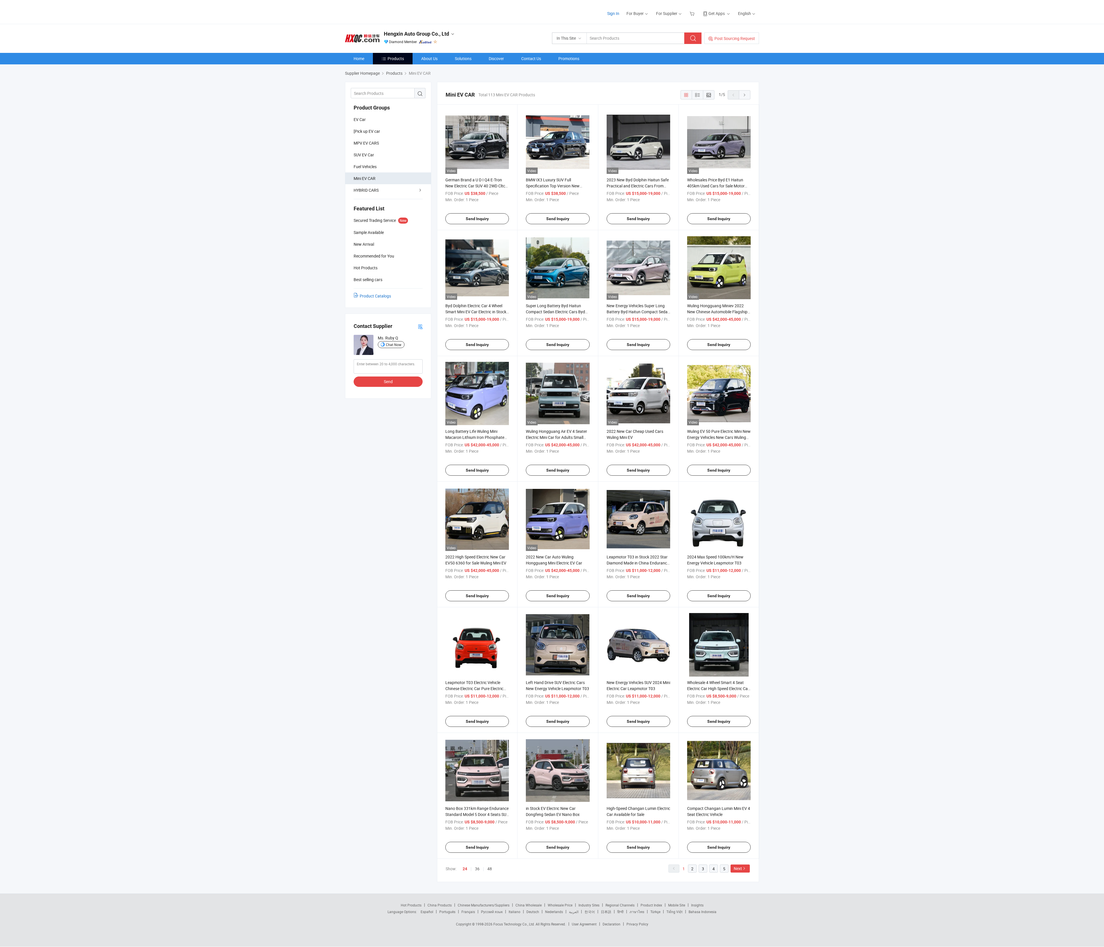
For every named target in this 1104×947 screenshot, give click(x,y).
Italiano (514, 911)
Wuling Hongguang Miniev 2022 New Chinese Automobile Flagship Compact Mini (717, 311)
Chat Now (393, 344)
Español (427, 911)
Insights (697, 905)
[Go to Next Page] (744, 95)
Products (396, 58)
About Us (429, 58)
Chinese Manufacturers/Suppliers (483, 905)
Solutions (463, 58)
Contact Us (531, 58)
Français (468, 911)
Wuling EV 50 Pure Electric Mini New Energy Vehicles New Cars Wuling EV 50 (719, 437)
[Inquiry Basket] (693, 13)
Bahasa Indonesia (702, 911)
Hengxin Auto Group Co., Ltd (416, 34)
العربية (573, 911)
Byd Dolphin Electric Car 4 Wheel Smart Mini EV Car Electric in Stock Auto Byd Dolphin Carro (475, 311)
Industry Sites (588, 905)
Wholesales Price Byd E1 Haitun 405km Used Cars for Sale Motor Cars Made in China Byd (716, 186)
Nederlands (554, 911)
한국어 (589, 911)
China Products (440, 905)
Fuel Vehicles (365, 166)
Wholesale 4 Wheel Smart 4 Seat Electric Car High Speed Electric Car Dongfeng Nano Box (718, 688)
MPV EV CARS (366, 143)
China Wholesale (528, 905)
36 (477, 868)
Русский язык (492, 911)
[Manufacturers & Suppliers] (382, 11)
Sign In (613, 13)
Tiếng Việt (674, 911)
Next (738, 868)
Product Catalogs (375, 296)
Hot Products (411, 905)
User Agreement (584, 924)
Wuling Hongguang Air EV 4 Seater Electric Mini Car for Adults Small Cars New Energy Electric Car (556, 437)
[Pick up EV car (367, 131)
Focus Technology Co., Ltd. (514, 924)
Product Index (651, 905)
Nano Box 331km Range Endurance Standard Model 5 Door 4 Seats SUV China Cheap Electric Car (477, 814)
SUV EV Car (364, 154)
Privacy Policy (637, 924)
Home (359, 58)
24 (465, 869)
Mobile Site (676, 905)
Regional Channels (620, 905)
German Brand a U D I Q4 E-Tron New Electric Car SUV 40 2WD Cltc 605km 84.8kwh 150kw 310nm (475, 186)
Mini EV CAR (364, 178)
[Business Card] (420, 326)
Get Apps (717, 13)
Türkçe (655, 911)
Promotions (568, 58)
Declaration (611, 924)
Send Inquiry (477, 218)
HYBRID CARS (366, 190)
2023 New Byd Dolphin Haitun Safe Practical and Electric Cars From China (638, 186)
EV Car (360, 119)
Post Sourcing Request (734, 38)
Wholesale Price (560, 905)
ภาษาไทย (637, 911)
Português (447, 911)
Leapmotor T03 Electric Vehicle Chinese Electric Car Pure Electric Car (474, 688)
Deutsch (532, 911)
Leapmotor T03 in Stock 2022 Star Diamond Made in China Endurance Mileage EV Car (638, 563)
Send (388, 381)
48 (489, 868)
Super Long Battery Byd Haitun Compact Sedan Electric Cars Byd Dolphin (555, 311)
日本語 (606, 911)
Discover (496, 58)
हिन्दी (620, 911)
